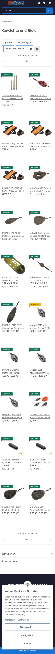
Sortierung (23, 42)
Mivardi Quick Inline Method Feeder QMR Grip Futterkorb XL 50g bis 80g (12, 416)
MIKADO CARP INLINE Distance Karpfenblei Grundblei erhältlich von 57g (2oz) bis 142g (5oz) (12, 234)
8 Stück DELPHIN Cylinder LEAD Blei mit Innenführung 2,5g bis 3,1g (40, 461)
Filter (9, 42)
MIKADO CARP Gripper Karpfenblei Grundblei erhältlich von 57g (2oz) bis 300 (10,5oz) (41, 190)
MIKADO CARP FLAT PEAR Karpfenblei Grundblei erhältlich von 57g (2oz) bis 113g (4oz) (12, 509)
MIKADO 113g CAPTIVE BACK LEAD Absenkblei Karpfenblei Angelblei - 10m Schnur (13, 145)
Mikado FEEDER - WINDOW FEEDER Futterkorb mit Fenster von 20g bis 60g (12, 279)
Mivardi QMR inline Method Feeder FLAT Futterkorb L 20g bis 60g (41, 326)
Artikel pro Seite (13, 48)
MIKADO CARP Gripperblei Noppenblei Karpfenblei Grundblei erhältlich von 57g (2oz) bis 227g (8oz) (41, 509)
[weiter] (50, 61)
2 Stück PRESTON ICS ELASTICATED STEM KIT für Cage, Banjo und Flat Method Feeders (13, 97)
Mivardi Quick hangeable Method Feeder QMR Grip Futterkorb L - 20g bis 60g (40, 371)
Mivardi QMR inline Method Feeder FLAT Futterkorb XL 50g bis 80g (12, 371)
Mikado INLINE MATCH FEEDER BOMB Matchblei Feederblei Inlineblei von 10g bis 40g (40, 279)
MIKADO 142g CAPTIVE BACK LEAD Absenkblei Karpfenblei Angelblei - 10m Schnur (41, 145)
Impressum (10, 620)
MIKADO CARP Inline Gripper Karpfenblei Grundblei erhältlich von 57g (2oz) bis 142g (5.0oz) (40, 234)
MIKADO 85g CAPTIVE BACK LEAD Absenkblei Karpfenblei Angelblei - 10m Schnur (13, 190)
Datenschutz (23, 620)
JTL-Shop (32, 650)
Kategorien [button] (8, 554)
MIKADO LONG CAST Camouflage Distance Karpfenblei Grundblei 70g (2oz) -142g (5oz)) (13, 326)
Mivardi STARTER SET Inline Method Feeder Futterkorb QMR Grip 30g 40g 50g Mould (40, 416)
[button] (39, 3)
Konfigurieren (27, 635)
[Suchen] (49, 10)
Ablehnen (27, 643)
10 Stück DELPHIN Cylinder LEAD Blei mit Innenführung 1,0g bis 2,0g (12, 461)
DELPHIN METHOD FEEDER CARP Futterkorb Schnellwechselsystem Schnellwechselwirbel (41, 97)
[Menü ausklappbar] (3, 2)
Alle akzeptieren (27, 627)
